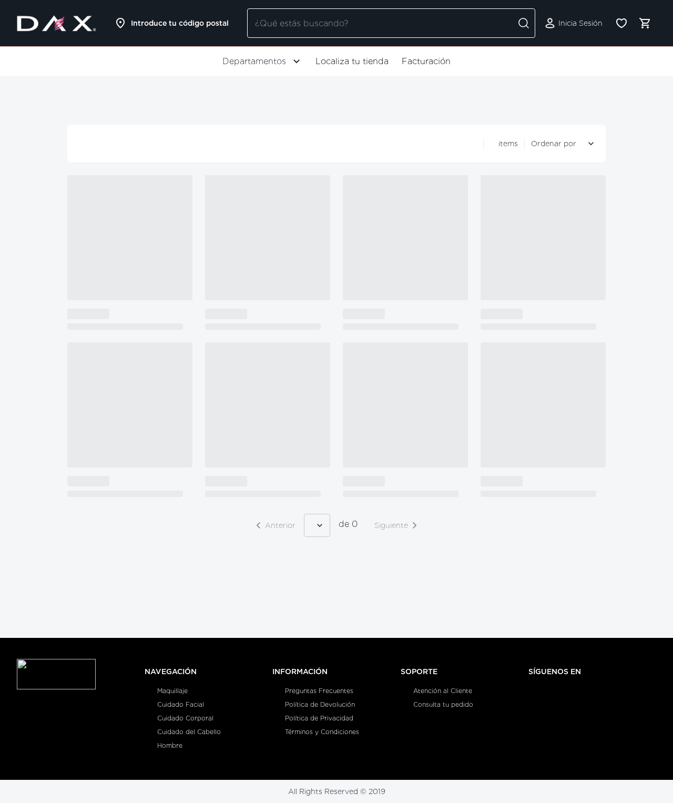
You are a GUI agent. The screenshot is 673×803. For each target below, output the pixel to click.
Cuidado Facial (180, 704)
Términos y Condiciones (322, 732)
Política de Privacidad (319, 718)
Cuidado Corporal (185, 718)
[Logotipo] (56, 23)
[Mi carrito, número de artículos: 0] (644, 23)
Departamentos (254, 61)
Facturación (426, 61)
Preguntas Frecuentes (319, 691)
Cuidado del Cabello (189, 732)
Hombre (169, 745)
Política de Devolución (320, 704)
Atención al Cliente (442, 691)
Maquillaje (172, 691)
